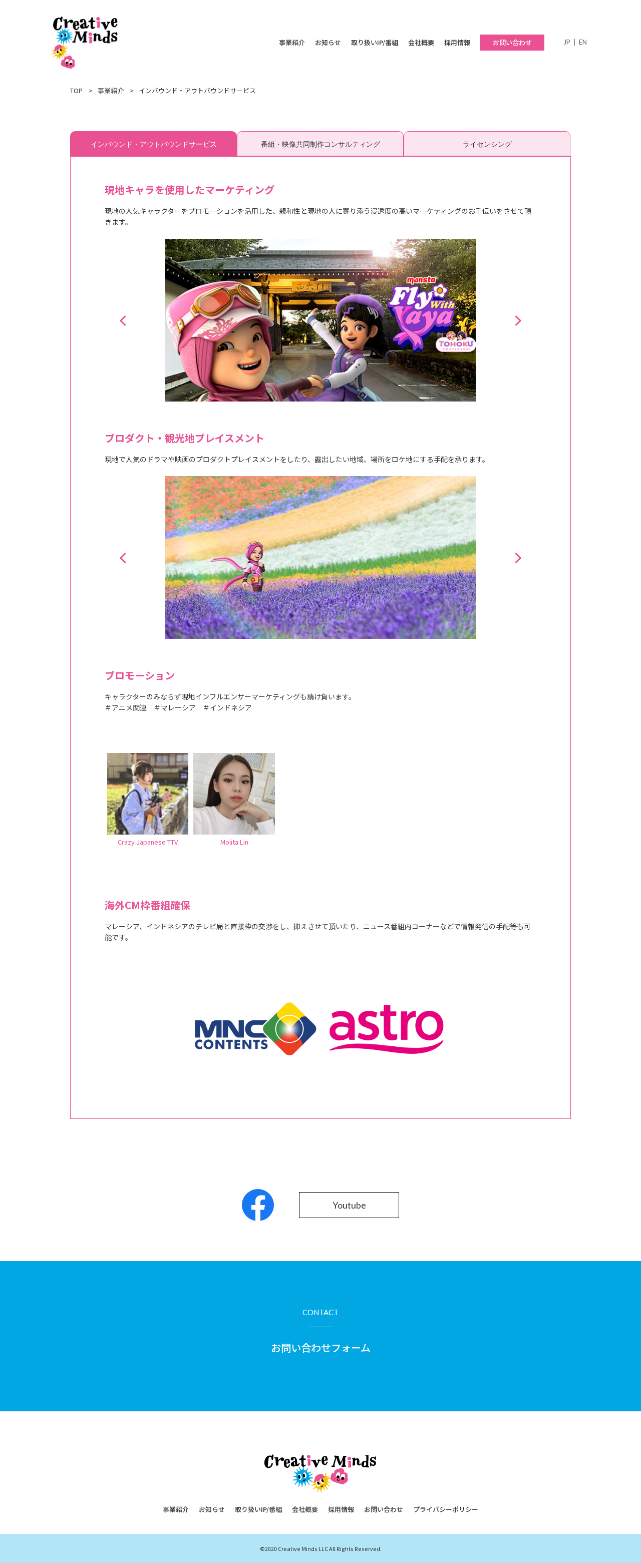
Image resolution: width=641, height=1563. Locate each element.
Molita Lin (234, 842)
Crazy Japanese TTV (148, 842)
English (583, 42)
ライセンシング (487, 144)
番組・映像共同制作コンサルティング (320, 144)
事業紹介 (292, 42)
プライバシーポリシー (445, 1509)
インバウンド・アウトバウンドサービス (154, 144)
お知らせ (328, 42)
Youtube (349, 1205)
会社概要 (421, 42)
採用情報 (457, 42)
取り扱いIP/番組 (374, 42)
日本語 (566, 42)
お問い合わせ (512, 42)
